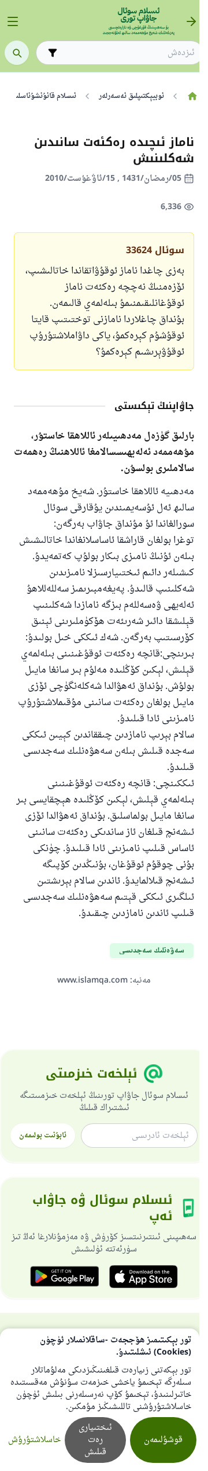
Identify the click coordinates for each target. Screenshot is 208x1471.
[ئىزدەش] (17, 53)
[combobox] (128, 53)
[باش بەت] (192, 96)
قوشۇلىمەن (163, 1440)
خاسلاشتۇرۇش (34, 1440)
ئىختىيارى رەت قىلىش (95, 1440)
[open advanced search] (52, 53)
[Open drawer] (13, 21)
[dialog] (99, 1399)
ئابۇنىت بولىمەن (42, 1136)
